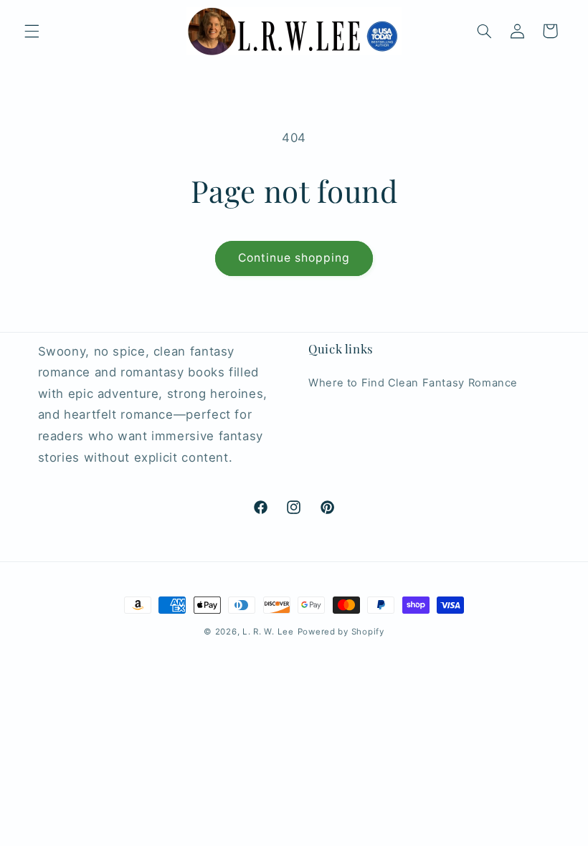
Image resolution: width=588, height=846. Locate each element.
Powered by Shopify (341, 632)
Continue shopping (294, 258)
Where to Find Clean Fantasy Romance (413, 382)
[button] (31, 30)
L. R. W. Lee (268, 632)
